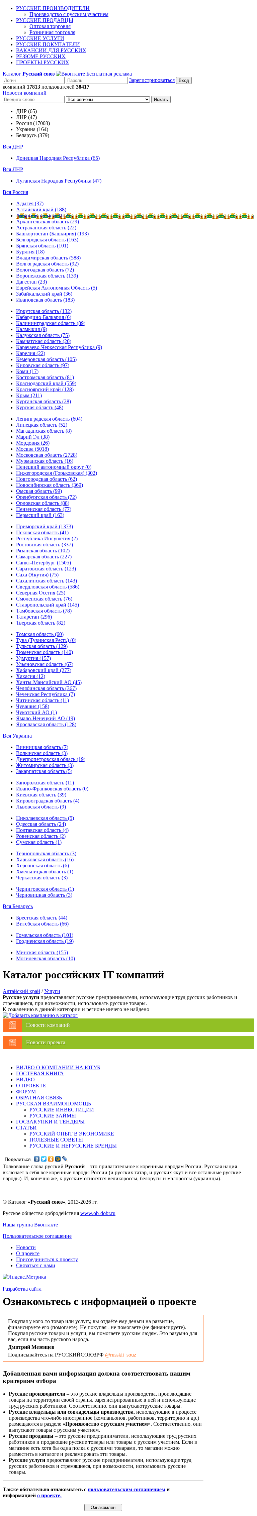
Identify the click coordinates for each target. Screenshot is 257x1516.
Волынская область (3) (42, 753)
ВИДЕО (25, 1079)
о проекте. (49, 1495)
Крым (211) (29, 395)
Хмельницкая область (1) (44, 871)
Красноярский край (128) (45, 389)
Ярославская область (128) (46, 724)
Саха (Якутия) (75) (37, 574)
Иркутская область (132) (44, 311)
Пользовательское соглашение (37, 1236)
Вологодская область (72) (45, 270)
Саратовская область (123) (46, 568)
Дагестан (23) (31, 282)
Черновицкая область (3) (44, 895)
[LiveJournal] (65, 1159)
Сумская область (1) (39, 842)
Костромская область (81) (45, 377)
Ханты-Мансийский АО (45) (49, 682)
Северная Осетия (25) (40, 592)
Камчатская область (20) (43, 341)
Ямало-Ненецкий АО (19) (45, 718)
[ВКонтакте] (36, 1159)
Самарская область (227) (44, 556)
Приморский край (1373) (44, 526)
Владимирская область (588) (48, 257)
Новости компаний (25, 93)
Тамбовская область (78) (44, 611)
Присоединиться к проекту (47, 1259)
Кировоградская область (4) (47, 800)
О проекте (27, 1253)
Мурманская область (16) (44, 461)
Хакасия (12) (30, 676)
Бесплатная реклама (109, 74)
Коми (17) (27, 371)
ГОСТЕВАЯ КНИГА (40, 1073)
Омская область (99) (39, 491)
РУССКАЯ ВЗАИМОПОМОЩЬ (53, 1103)
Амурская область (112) (43, 215)
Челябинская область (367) (46, 688)
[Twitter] (44, 1159)
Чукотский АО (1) (36, 712)
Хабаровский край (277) (43, 670)
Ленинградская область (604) (49, 419)
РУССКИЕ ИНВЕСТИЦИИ (61, 1109)
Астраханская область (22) (46, 227)
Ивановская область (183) (45, 300)
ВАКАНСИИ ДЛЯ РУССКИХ (51, 50)
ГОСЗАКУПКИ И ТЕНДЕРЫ (50, 1121)
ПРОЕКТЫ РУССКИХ (42, 62)
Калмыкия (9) (31, 329)
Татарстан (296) (34, 617)
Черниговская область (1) (45, 889)
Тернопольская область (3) (46, 853)
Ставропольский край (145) (47, 605)
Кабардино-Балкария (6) (43, 317)
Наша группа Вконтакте (30, 1224)
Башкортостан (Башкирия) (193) (52, 233)
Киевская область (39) (41, 794)
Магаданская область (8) (44, 431)
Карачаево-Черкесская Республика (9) (59, 347)
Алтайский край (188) (41, 209)
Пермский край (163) (40, 515)
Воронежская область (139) (47, 276)
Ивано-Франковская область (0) (52, 788)
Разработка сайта (22, 1289)
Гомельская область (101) (44, 935)
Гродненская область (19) (45, 941)
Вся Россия (15, 192)
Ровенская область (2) (41, 836)
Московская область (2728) (46, 455)
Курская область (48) (39, 407)
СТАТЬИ (26, 1127)
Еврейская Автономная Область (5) (56, 288)
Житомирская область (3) (45, 765)
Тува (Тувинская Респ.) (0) (46, 640)
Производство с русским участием (68, 14)
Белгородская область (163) (47, 239)
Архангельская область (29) (47, 221)
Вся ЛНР (13, 169)
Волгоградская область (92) (47, 263)
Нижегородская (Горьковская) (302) (56, 473)
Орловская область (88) (42, 503)
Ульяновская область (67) (44, 664)
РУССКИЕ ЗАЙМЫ (52, 1115)
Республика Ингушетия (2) (47, 538)
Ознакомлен (103, 1507)
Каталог (29, 74)
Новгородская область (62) (46, 479)
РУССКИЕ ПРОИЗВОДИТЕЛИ (53, 8)
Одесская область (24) (41, 824)
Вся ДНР (13, 146)
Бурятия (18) (30, 251)
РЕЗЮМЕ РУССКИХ (41, 56)
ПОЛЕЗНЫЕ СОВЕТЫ (56, 1140)
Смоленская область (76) (44, 599)
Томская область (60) (40, 634)
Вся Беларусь (18, 906)
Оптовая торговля (50, 26)
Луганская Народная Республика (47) (58, 181)
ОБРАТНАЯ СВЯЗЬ (39, 1097)
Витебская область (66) (42, 924)
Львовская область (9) (41, 806)
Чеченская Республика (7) (45, 694)
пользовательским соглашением (126, 1489)
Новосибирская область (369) (49, 485)
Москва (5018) (32, 449)
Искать (161, 99)
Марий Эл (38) (33, 437)
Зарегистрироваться (152, 80)
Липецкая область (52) (41, 425)
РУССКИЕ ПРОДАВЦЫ (44, 20)
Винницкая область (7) (42, 747)
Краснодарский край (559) (46, 383)
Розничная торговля (52, 32)
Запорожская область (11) (45, 782)
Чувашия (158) (32, 706)
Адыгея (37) (30, 203)
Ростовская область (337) (44, 544)
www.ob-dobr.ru (97, 1213)
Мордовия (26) (33, 443)
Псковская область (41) (42, 532)
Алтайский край (21, 991)
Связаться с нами (35, 1265)
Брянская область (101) (42, 245)
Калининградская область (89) (50, 323)
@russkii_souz (120, 1355)
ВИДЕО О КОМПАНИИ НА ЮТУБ (58, 1067)
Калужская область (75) (43, 335)
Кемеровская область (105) (46, 359)
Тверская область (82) (40, 623)
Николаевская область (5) (45, 818)
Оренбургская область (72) (46, 497)
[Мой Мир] (58, 1159)
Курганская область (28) (43, 401)
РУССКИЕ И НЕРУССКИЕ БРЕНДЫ (73, 1146)
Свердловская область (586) (47, 586)
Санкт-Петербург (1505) (43, 562)
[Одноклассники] (51, 1159)
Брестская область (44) (41, 918)
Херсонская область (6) (42, 865)
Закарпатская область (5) (44, 771)
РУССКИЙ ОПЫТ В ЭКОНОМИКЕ (71, 1133)
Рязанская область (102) (43, 550)
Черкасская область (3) (42, 877)
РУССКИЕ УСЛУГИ (40, 38)
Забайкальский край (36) (44, 294)
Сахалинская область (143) (46, 580)
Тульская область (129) (42, 646)
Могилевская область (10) (45, 958)
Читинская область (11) (42, 700)
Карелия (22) (30, 353)
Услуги (52, 991)
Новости (26, 1247)
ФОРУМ (26, 1091)
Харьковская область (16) (45, 859)
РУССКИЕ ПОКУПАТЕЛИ (48, 44)
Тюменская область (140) (44, 652)
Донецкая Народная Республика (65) (58, 158)
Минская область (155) (42, 952)
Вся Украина (17, 736)
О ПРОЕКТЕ (31, 1085)
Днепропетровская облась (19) (50, 759)
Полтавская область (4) (42, 830)
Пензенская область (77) (43, 509)
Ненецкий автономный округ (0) (53, 467)
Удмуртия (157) (33, 658)
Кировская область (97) (42, 365)
